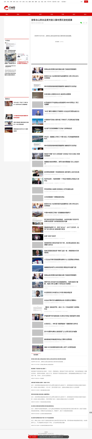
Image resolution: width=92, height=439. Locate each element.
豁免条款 (53, 435)
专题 (51, 14)
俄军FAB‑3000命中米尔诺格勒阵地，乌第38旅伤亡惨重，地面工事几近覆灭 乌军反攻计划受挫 (61, 283)
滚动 (85, 14)
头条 (42, 23)
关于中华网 (32, 435)
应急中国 (54, 1)
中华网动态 (61, 435)
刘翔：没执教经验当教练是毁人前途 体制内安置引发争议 (10, 52)
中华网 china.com (10, 8)
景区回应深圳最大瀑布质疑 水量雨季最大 (40, 394)
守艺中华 (49, 1)
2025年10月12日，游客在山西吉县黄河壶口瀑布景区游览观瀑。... (48, 361)
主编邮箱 (46, 432)
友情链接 (57, 435)
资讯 (8, 1)
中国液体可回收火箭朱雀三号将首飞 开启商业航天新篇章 (61, 120)
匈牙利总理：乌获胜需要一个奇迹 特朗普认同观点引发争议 (61, 180)
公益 (39, 1)
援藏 (30, 1)
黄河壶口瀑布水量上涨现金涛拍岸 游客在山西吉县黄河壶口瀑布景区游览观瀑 (48, 359)
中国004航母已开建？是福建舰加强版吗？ (57, 212)
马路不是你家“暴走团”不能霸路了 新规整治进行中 (10, 62)
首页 (5, 1)
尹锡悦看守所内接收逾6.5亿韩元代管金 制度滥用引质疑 (62, 316)
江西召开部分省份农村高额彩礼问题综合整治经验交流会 (10, 75)
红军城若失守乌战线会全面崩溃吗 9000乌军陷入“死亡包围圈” (61, 103)
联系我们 (40, 435)
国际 (18, 14)
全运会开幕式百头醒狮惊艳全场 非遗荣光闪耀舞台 (60, 300)
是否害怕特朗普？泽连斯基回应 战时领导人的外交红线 (61, 172)
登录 (86, 1)
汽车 (20, 1)
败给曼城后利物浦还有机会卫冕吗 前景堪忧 (58, 339)
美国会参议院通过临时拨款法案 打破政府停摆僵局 (60, 69)
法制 (45, 1)
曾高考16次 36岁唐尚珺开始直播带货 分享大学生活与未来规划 (61, 77)
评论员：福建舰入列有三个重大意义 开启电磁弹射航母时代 (61, 138)
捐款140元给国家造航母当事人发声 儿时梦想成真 (60, 347)
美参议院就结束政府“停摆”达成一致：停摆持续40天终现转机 (61, 252)
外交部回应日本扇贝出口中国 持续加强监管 (58, 292)
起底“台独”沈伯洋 (50, 236)
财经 (14, 1)
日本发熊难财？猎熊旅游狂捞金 (54, 197)
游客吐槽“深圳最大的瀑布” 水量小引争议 (40, 382)
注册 (81, 1)
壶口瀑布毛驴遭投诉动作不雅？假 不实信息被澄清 (42, 417)
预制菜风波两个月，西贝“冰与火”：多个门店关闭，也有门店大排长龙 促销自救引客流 (61, 228)
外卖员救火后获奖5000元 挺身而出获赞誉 (57, 94)
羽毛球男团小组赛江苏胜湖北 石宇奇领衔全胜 (58, 189)
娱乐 (17, 1)
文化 (27, 1)
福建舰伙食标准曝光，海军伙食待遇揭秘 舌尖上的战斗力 (61, 163)
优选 (42, 1)
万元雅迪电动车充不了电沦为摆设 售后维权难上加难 (23, 63)
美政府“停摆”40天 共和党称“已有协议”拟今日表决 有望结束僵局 (62, 155)
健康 (36, 1)
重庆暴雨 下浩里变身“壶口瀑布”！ (39, 368)
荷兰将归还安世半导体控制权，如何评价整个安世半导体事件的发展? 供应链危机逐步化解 (61, 220)
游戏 (23, 1)
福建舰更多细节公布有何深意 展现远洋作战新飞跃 (60, 267)
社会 (29, 14)
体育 (40, 14)
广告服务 (36, 435)
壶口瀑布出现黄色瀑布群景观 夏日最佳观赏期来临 (42, 406)
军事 (11, 1)
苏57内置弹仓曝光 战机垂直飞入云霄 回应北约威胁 (60, 331)
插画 (33, 1)
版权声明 (49, 435)
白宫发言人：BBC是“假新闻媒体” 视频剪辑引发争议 (61, 324)
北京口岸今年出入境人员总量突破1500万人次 (51, 436)
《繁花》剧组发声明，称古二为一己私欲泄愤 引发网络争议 (61, 308)
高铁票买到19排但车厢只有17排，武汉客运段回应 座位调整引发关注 (61, 244)
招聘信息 (45, 435)
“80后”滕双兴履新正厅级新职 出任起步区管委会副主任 (61, 111)
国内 (7, 14)
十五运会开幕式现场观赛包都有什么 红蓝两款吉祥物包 (61, 259)
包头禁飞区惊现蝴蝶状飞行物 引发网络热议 (58, 128)
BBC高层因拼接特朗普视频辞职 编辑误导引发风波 (60, 86)
